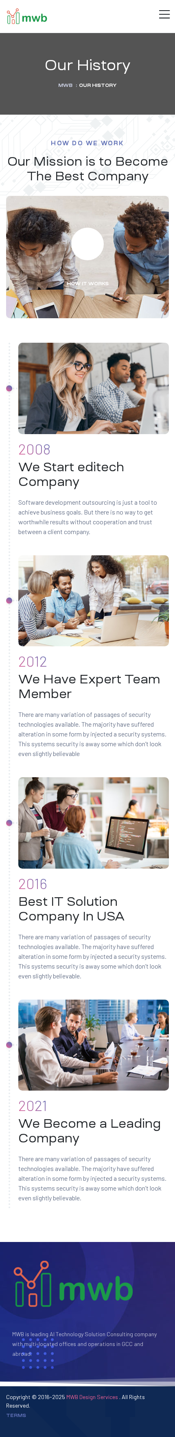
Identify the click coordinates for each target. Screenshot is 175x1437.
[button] (87, 244)
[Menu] (164, 15)
